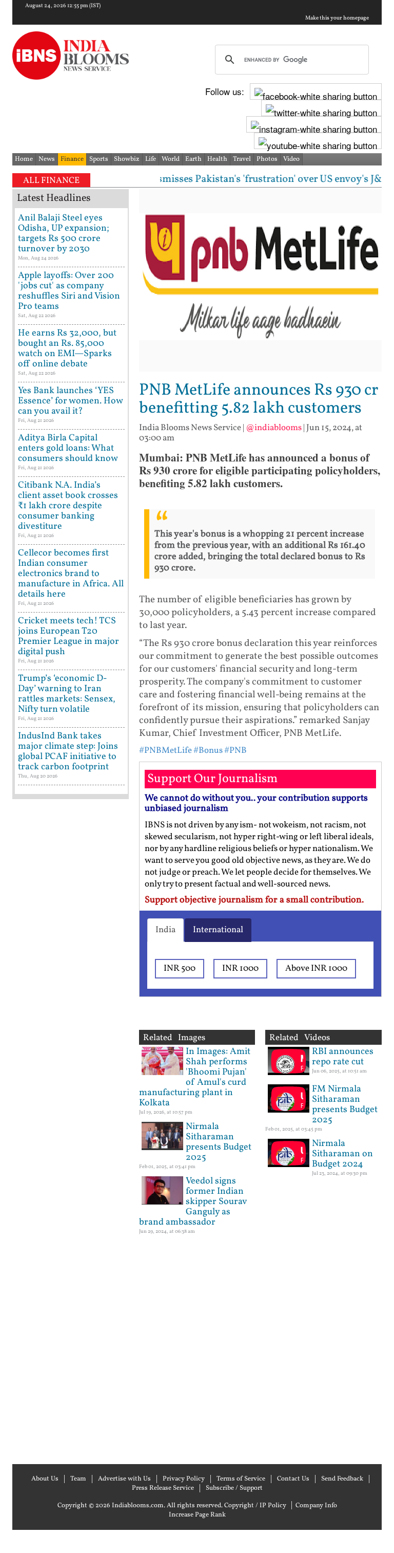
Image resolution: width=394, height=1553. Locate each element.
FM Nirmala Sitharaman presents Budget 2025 (345, 1104)
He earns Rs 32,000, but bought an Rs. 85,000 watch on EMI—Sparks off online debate (67, 349)
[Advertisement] (70, 1130)
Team (78, 1479)
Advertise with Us (124, 1479)
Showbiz (127, 159)
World (171, 159)
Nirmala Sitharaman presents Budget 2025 (218, 1142)
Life (150, 159)
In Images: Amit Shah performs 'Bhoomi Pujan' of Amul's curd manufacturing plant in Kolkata (194, 1077)
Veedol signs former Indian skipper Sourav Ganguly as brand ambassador (193, 1202)
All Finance (51, 181)
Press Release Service (163, 1488)
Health (217, 159)
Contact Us (293, 1479)
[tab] (165, 930)
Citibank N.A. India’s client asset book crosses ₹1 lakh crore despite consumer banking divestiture (68, 506)
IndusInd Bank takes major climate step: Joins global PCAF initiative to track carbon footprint (68, 751)
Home (24, 159)
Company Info (316, 1505)
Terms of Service (240, 1479)
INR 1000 (240, 968)
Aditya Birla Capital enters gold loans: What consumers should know (68, 448)
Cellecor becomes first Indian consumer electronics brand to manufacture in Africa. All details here (71, 574)
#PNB (235, 750)
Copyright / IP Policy (255, 1505)
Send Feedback (342, 1479)
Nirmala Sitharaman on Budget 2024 (342, 1154)
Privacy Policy (184, 1479)
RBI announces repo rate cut (342, 1056)
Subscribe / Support (234, 1488)
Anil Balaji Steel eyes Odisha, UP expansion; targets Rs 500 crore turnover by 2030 (63, 233)
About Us (44, 1479)
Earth (193, 159)
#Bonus (208, 750)
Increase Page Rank (197, 1515)
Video (291, 159)
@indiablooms (274, 428)
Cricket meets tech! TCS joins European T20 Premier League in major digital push (68, 636)
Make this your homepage (337, 18)
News (46, 159)
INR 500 (179, 968)
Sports (98, 159)
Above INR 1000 (316, 968)
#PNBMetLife (165, 750)
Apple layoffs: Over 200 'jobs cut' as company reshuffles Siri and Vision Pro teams (69, 291)
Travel (242, 159)
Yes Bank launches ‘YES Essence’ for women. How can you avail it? (70, 401)
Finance (72, 159)
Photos (267, 159)
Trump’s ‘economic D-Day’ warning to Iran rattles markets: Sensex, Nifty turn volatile (66, 694)
